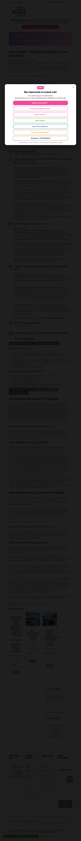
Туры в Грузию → (40, 120)
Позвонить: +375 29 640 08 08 (40, 138)
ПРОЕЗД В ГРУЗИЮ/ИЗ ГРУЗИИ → (40, 108)
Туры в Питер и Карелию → (40, 126)
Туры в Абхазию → (40, 114)
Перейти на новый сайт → (40, 103)
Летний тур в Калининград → (40, 132)
